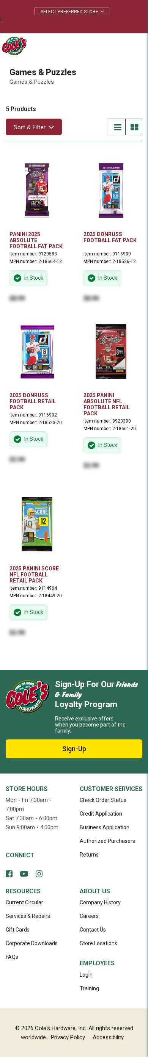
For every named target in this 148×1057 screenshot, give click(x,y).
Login (86, 975)
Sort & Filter (30, 127)
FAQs (12, 957)
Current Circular (24, 902)
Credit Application (101, 814)
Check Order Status (103, 800)
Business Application (104, 827)
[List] (117, 127)
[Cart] (115, 46)
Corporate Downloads (32, 943)
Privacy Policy (68, 1037)
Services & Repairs (28, 916)
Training (89, 988)
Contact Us (93, 930)
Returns (89, 855)
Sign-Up (74, 749)
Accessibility (108, 1037)
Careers (89, 916)
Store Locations (98, 943)
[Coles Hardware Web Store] (12, 45)
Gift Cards (18, 930)
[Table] (134, 127)
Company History (100, 902)
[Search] (98, 46)
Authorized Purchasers (107, 841)
